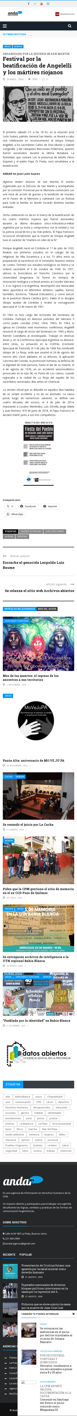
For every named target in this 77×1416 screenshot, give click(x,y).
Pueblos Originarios (16, 1145)
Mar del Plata (49, 1129)
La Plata (42, 1123)
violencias (66, 1150)
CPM (38, 1102)
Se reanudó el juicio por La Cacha (28, 824)
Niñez (62, 1134)
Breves (7, 46)
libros (20, 1129)
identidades (54, 1113)
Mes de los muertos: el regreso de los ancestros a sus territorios (31, 678)
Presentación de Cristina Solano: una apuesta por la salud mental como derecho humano (45, 1269)
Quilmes (37, 1145)
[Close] (73, 1313)
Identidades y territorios (17, 621)
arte (7, 1096)
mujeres (49, 1134)
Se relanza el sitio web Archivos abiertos (39, 590)
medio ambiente (14, 1134)
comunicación (23, 1102)
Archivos (9, 909)
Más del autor (47, 609)
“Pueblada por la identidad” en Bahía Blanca (36, 1020)
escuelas (10, 1113)
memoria (22, 536)
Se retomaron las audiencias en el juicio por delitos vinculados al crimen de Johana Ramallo (56, 1335)
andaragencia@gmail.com (20, 1243)
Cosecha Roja (17, 1373)
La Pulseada (16, 1362)
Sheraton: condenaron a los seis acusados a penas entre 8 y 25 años (56, 1364)
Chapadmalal (54, 1096)
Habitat (38, 1113)
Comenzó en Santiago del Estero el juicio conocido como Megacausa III (55, 1398)
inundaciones (13, 1118)
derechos (63, 1102)
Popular (25, 1254)
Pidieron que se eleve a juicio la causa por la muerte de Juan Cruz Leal (45, 1305)
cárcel (49, 1102)
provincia (53, 1140)
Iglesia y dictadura (31, 531)
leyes (8, 1129)
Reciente (9, 1254)
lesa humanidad (62, 1123)
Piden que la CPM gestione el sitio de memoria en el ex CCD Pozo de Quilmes (38, 891)
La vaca (13, 1383)
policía (38, 1140)
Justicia (8, 776)
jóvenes (10, 1123)
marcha (32, 1129)
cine (7, 1102)
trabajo (51, 1150)
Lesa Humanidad (54, 1351)
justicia (53, 1118)
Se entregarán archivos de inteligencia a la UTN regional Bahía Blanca (36, 959)
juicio (29, 1118)
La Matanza (26, 1123)
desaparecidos (41, 1107)
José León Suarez (55, 531)
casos (38, 1096)
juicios (40, 1118)
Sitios (25, 1150)
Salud (65, 1145)
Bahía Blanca (22, 1096)
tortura (37, 1150)
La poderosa (16, 1378)
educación (61, 1107)
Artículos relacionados (19, 609)
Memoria (18, 46)
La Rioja (9, 536)
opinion (25, 1140)
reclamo (52, 1145)
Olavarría (10, 1140)
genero (25, 1113)
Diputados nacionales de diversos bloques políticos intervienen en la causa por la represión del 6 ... (44, 1288)
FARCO (13, 1368)
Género (43, 1324)
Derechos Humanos (16, 1107)
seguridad (11, 1150)
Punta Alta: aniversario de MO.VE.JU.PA (33, 760)
